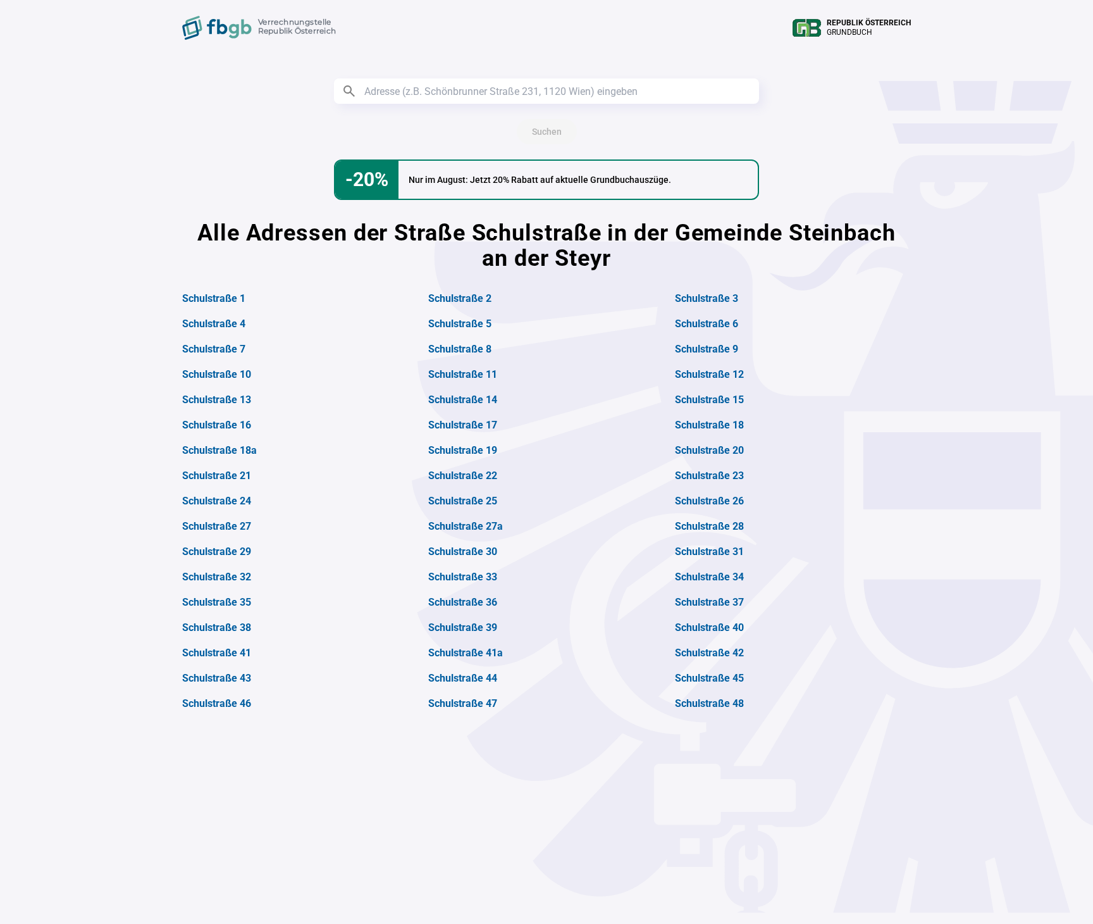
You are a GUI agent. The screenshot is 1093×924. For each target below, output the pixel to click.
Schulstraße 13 (216, 400)
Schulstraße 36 (462, 602)
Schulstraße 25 (462, 501)
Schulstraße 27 (216, 526)
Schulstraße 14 (462, 400)
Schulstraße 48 (709, 703)
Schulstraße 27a (465, 526)
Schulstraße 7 (213, 349)
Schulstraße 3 (706, 298)
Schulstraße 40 (709, 627)
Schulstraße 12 (709, 374)
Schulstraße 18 (709, 425)
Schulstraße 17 (462, 425)
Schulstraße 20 (709, 450)
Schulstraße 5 (459, 324)
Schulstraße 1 (213, 298)
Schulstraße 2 (459, 298)
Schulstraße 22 (462, 476)
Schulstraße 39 (462, 627)
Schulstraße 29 (216, 552)
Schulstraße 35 (216, 602)
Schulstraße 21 (216, 476)
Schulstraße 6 (706, 324)
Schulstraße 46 (216, 703)
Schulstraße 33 (462, 577)
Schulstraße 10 (216, 374)
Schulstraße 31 (709, 552)
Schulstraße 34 (709, 577)
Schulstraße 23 (709, 476)
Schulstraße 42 (709, 653)
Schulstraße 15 (709, 400)
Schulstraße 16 (216, 425)
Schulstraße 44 (462, 678)
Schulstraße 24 (216, 501)
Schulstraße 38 (216, 627)
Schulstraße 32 (216, 577)
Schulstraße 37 (709, 602)
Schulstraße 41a (465, 653)
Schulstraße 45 (709, 678)
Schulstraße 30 (462, 552)
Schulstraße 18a (219, 450)
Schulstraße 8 (459, 349)
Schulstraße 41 (216, 653)
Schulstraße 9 (706, 349)
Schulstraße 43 (216, 678)
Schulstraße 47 (462, 703)
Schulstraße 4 (213, 324)
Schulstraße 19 (462, 450)
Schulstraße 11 (462, 374)
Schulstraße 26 (709, 501)
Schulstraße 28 (709, 526)
